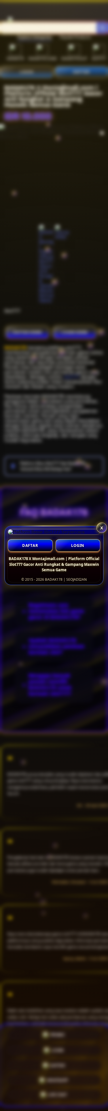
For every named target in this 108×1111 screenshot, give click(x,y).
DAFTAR (30, 545)
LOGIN (77, 545)
